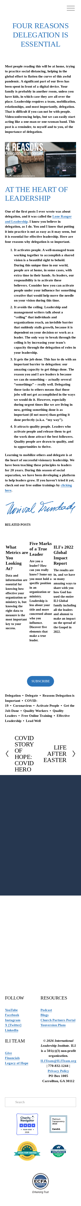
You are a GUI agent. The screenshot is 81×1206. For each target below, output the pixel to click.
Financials (12, 1058)
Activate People (47, 705)
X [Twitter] (13, 1025)
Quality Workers (35, 711)
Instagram (12, 1020)
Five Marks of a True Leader (40, 549)
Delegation (13, 695)
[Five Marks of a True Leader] (40, 533)
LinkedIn (11, 1030)
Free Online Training (36, 715)
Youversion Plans (53, 1025)
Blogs (44, 1015)
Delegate (31, 695)
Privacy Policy (58, 1071)
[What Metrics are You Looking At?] (17, 535)
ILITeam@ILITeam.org (58, 1061)
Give (8, 1053)
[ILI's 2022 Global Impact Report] (65, 535)
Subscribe (41, 681)
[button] (68, 525)
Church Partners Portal (57, 1020)
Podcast (46, 1010)
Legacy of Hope (16, 1063)
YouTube (11, 1010)
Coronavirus (22, 705)
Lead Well (33, 721)
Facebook (12, 1015)
